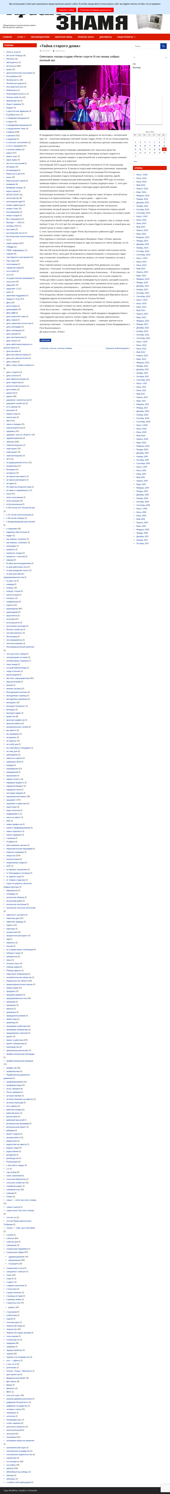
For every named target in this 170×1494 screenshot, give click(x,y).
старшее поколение (15, 1285)
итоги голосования (14, 497)
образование (14, 1260)
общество (10, 855)
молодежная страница (16, 695)
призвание (11, 1005)
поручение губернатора (17, 974)
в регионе (10, 135)
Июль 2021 (141, 387)
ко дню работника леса (16, 567)
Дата (8, 302)
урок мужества (13, 1374)
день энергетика (13, 382)
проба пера (11, 1019)
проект (9, 1036)
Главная (7, 37)
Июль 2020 (141, 428)
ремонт (11, 1307)
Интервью (11, 469)
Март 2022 (141, 359)
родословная (12, 1151)
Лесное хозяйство (14, 629)
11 (140, 146)
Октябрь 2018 (142, 501)
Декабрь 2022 (142, 327)
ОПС (8, 866)
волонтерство (12, 198)
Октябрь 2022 (142, 334)
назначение (11, 775)
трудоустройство (14, 1350)
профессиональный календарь (20, 1054)
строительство (13, 1303)
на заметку (11, 741)
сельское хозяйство (15, 1182)
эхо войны (11, 1465)
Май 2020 (140, 435)
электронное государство (18, 1451)
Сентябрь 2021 (143, 380)
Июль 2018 (141, 512)
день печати (12, 340)
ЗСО (8, 459)
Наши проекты (125, 37)
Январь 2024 (142, 282)
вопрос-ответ (12, 208)
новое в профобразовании (18, 827)
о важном (10, 838)
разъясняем (11, 1116)
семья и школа (13, 1207)
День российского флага (17, 354)
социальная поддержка (17, 1248)
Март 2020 (141, 442)
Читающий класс (14, 1419)
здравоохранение (14, 438)
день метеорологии (15, 337)
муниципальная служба (17, 727)
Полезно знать (86, 37)
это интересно (12, 1461)
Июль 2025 (141, 220)
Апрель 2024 (142, 272)
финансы (10, 1388)
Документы (105, 37)
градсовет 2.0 (12, 288)
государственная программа (19, 278)
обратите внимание (15, 852)
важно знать (12, 156)
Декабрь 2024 (142, 244)
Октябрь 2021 (142, 376)
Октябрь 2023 (142, 293)
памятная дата (13, 918)
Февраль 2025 (142, 237)
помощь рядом (13, 967)
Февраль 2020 (142, 446)
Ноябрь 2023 (142, 289)
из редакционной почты (17, 462)
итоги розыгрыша (14, 504)
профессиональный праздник (19, 1061)
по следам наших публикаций (20, 949)
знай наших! (11, 452)
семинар (10, 1193)
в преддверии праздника (17, 125)
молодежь (11, 702)
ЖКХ (8, 420)
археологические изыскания (19, 73)
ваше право (11, 160)
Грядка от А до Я (14, 299)
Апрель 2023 (142, 314)
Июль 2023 (141, 303)
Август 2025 (142, 216)
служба (9, 1235)
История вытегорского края (18, 487)
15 (159, 146)
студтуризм (11, 1312)
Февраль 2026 (142, 195)
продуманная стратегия (17, 1033)
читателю (10, 1416)
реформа (10, 1130)
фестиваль (11, 1381)
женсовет (10, 410)
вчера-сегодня (12, 215)
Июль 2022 (141, 345)
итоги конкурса (13, 501)
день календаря (13, 326)
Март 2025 (141, 234)
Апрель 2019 (142, 480)
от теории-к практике (15, 880)
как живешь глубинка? (16, 539)
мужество (10, 716)
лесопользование (14, 643)
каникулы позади (14, 553)
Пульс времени (13, 1092)
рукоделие (11, 1155)
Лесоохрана (11, 636)
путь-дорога (11, 1106)
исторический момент (16, 480)
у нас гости (11, 1364)
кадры (9, 535)
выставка (10, 229)
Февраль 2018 (142, 529)
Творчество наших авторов (18, 1332)
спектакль (45, 340)
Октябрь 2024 (142, 251)
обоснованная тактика (16, 845)
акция (9, 69)
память (9, 925)
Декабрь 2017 (142, 536)
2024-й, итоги (12, 52)
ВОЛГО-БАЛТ (12, 194)
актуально (11, 66)
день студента (13, 372)
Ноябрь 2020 (142, 414)
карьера (10, 560)
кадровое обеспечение (16, 532)
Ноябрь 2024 (142, 248)
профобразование (14, 1082)
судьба (9, 1318)
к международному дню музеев (20, 521)
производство (12, 1047)
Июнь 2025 (141, 223)
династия (10, 393)
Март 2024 (141, 275)
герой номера (12, 243)
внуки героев (12, 191)
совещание (11, 1245)
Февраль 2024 (142, 279)
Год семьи (11, 260)
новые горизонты (14, 831)
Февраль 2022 (142, 362)
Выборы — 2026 (14, 222)
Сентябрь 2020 (143, 421)
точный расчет (13, 1339)
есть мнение (12, 407)
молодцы (10, 709)
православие (12, 988)
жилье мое (11, 417)
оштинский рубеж (14, 901)
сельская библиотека (16, 1179)
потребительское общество (19, 977)
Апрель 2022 (142, 355)
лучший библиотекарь (16, 667)
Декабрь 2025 (142, 202)
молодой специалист (16, 706)
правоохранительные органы (19, 984)
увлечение (11, 1367)
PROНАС (10, 59)
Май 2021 (140, 394)
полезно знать (12, 963)
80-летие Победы (14, 55)
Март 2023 (141, 317)
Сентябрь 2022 (143, 338)
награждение (12, 768)
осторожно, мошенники (16, 869)
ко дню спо (11, 581)
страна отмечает (14, 1292)
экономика (11, 1437)
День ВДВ (10, 313)
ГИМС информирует (15, 250)
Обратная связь (63, 37)
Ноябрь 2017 (142, 540)
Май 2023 (140, 310)
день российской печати (17, 358)
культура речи (12, 622)
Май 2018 (140, 519)
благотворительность (16, 94)
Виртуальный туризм (16, 180)
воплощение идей (14, 201)
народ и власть (13, 779)
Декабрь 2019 (142, 453)
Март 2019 (141, 484)
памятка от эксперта (15, 915)
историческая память (16, 476)
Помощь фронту (13, 970)
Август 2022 (141, 341)
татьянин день (13, 1322)
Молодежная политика (16, 692)
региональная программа (17, 1123)
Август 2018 (141, 508)
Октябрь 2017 (142, 543)
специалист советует (16, 1271)
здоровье (10, 431)
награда (10, 765)
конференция (12, 601)
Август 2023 (141, 300)
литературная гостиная (16, 657)
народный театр (13, 789)
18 (140, 149)
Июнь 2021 (141, 390)
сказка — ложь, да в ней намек (20, 1228)
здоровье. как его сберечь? (18, 434)
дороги (9, 396)
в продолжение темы (16, 128)
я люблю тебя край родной (18, 1482)
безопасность (12, 80)
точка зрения (12, 1336)
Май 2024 (140, 268)
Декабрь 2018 (142, 494)
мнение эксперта (14, 688)
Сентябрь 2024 (143, 254)
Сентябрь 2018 (143, 505)
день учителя (12, 375)
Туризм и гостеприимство (17, 1357)
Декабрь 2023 (142, 286)
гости (8, 274)
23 (164, 149)
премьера (10, 1001)
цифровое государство (16, 1406)
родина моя (11, 1141)
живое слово (12, 414)
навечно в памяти (14, 758)
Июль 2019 (141, 470)
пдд (8, 939)
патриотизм (11, 932)
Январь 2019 (142, 491)
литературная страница (17, 660)
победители (11, 956)
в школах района (14, 149)
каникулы (10, 549)
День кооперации (14, 330)
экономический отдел (16, 1447)
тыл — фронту (13, 1360)
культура (10, 619)
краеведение (12, 608)
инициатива (11, 466)
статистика (11, 1289)
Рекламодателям (40, 37)
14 (154, 146)
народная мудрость (15, 782)
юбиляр (9, 1475)
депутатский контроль (16, 386)
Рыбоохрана (12, 1161)
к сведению (11, 528)
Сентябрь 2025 (143, 213)
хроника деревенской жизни (19, 1399)
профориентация (14, 1085)
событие (10, 1238)
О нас (20, 37)
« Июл (135, 161)
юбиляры (10, 1479)
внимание (10, 184)
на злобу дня (12, 744)
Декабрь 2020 (142, 411)
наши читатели (13, 810)
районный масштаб (15, 1120)
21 (154, 149)
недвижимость (13, 814)
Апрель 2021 (142, 397)
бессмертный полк (15, 86)
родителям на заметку (16, 1144)
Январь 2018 (142, 533)
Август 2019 (141, 467)
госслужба (11, 271)
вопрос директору (14, 205)
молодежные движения (17, 699)
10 (135, 146)
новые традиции (13, 834)
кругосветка (11, 615)
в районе (10, 132)
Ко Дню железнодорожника (18, 563)
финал (9, 1385)
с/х (7, 1168)
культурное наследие (16, 626)
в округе (10, 121)
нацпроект (11, 800)
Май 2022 (140, 352)
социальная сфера (15, 1252)
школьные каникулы (15, 1426)
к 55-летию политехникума (18, 514)
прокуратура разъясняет (17, 1050)
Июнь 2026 (141, 181)
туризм (9, 1353)
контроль (10, 598)
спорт (9, 1275)
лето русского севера (16, 654)
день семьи (11, 361)
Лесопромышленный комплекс (20, 647)
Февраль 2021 (142, 404)
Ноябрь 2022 (142, 331)
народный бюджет (14, 786)
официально (12, 890)
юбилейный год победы (17, 1472)
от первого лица (13, 876)
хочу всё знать (13, 1395)
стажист (10, 1282)
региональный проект (16, 1127)
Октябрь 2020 (142, 418)
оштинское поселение (16, 904)
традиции (10, 1343)
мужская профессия (15, 720)
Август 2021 (141, 383)
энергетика (11, 1458)
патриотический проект (16, 935)
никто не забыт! (13, 817)
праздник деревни (14, 994)
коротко (9, 605)
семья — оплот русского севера (21, 1200)
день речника (12, 351)
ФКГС (8, 1392)
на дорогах (11, 737)
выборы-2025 (12, 226)
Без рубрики (12, 76)
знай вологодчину (14, 445)
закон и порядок (13, 424)
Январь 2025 (142, 240)
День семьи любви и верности (20, 365)
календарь (11, 546)
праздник (10, 991)
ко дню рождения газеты (17, 570)
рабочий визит (13, 1113)
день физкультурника (16, 379)
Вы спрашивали (13, 219)
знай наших (11, 448)
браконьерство (13, 100)
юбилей (9, 1468)
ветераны (10, 167)
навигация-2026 (13, 761)
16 (164, 146)
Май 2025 (140, 227)
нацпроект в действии (16, 803)
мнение (9, 685)
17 (135, 149)
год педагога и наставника (18, 257)
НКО (8, 821)
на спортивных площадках (18, 748)
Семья (9, 1196)
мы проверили (12, 734)
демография (12, 309)
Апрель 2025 (142, 230)
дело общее (11, 306)
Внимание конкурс (14, 187)
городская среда (14, 267)
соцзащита (13, 1263)
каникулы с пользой (15, 556)
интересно (11, 473)
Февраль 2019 (142, 488)
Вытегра (137, 67)
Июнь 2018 (141, 515)
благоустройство (14, 97)
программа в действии (16, 1026)
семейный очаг (13, 1189)
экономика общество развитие (20, 1440)
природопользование (16, 1015)
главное (10, 253)
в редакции (11, 139)
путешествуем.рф (14, 1102)
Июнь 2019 (141, 474)
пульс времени (13, 1088)
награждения (12, 772)
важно (9, 153)
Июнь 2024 (141, 265)
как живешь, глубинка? (16, 542)
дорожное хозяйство (15, 403)
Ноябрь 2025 (142, 206)
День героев (11, 320)
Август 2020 (142, 425)
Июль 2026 (141, 178)
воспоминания (12, 212)
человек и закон (13, 1409)
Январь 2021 (142, 407)
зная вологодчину (14, 455)
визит (8, 177)
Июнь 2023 (141, 307)
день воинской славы (16, 316)
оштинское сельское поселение (20, 907)
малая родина (12, 674)
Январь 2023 (142, 324)
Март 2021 (141, 401)
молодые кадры (13, 713)
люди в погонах (13, 671)
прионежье (11, 1012)
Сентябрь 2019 (143, 463)
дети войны (11, 389)
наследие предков (14, 793)
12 (145, 146)
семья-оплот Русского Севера (20, 1210)
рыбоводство (12, 1158)
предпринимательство (16, 998)
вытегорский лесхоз (15, 233)
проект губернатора (15, 1043)
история (10, 483)
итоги (8, 493)
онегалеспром (12, 859)
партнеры (10, 928)
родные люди (12, 1148)
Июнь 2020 (141, 432)
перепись (10, 942)
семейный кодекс (14, 1186)
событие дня (12, 1241)
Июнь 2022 (141, 348)
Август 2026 (142, 174)
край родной (12, 612)
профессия (11, 1068)
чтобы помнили (13, 1423)
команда (10, 584)
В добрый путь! (13, 114)
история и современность (18, 490)
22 (159, 149)
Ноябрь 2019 (142, 456)
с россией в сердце (15, 1165)
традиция (10, 1346)
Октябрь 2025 (142, 209)
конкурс (10, 587)
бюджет (10, 107)
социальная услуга (15, 1268)
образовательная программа (19, 848)
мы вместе (11, 730)
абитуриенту (12, 62)
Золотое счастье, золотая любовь (56, 348)
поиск (9, 960)
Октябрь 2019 (142, 460)
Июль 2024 (141, 261)
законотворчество (14, 427)
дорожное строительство (17, 400)
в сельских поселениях (17, 142)
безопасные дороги (15, 83)
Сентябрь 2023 (143, 296)
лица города (12, 664)
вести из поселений (15, 163)
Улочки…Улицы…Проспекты (19, 1371)
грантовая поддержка (16, 295)
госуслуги (10, 281)
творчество (60, 51)
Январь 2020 (142, 449)
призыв (9, 1008)
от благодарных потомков (18, 873)
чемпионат (11, 1412)
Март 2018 (141, 526)
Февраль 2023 (142, 321)
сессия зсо (11, 1217)
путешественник (13, 1095)
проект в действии (14, 1040)
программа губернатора (17, 1029)
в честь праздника (14, 146)
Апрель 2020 (142, 439)
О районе (10, 841)
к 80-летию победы (15, 518)
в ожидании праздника (16, 118)
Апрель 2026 (142, 188)
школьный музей (14, 1430)
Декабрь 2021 (142, 369)
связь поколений (14, 1175)
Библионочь (11, 90)
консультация (12, 594)
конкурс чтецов (13, 591)
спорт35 (10, 1278)
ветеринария (12, 170)
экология (10, 1433)
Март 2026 (141, 192)
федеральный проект (16, 1378)
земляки (10, 441)
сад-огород (11, 1172)
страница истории (14, 1296)
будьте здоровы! (14, 104)
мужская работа (13, 723)
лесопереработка (14, 640)
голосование (12, 264)
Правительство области (17, 981)
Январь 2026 (142, 199)
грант (8, 292)
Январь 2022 (142, 366)
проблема (10, 1022)
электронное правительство (19, 1454)
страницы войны (14, 1299)
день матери (12, 334)
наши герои (11, 807)
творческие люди (14, 1325)
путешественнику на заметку (19, 1099)
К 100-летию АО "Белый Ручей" (20, 507)
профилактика (12, 1071)
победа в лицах (13, 953)
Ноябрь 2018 (142, 498)
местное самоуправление (18, 678)
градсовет (11, 285)
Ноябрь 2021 (142, 373)
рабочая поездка (14, 1109)
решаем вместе (13, 1137)
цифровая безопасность (17, 1402)
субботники (11, 1315)
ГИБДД (9, 247)
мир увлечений (13, 681)
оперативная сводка (15, 862)
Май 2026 (140, 185)
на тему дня (11, 751)
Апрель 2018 (142, 522)
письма (9, 946)
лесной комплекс (14, 633)
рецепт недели (13, 1134)
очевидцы (11, 894)
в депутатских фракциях (17, 111)
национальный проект (16, 796)
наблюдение (12, 754)
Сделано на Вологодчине (117, 348)
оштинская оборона (15, 897)
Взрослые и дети (14, 173)
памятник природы (14, 921)
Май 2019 (140, 477)
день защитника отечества (18, 323)
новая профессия (14, 824)
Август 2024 (142, 258)
